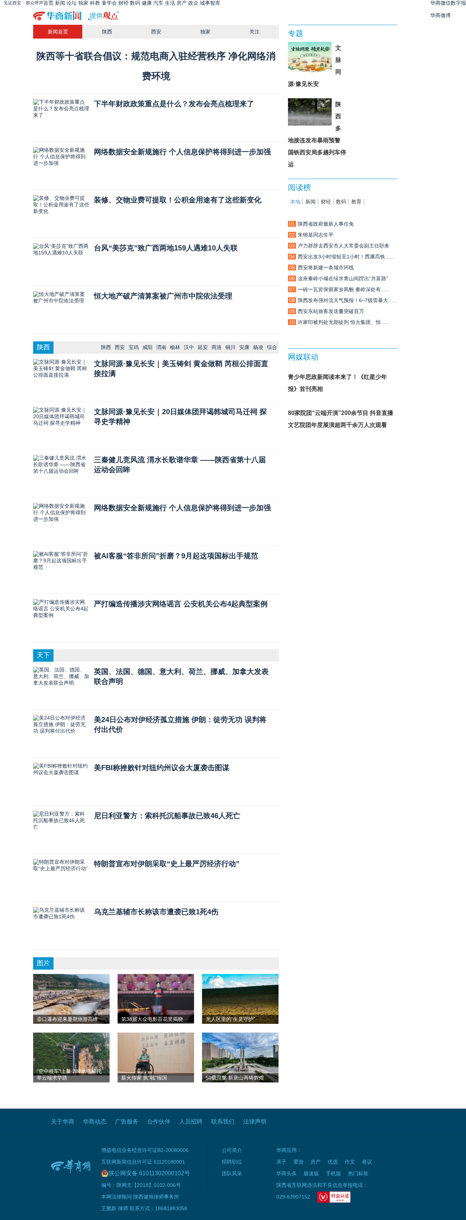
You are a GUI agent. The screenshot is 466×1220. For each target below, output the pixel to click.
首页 (48, 3)
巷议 (367, 1162)
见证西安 (12, 2)
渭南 (161, 347)
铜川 (230, 347)
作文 (350, 1162)
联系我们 (222, 1121)
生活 (170, 3)
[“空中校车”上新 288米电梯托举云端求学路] (71, 1054)
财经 (123, 3)
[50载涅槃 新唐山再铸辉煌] (240, 1060)
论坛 (72, 3)
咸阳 (147, 347)
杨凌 (258, 347)
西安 (156, 32)
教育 (356, 202)
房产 (182, 3)
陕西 (107, 32)
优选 (333, 1162)
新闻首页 (58, 32)
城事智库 (210, 3)
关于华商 (62, 1121)
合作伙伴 (158, 1121)
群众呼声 (34, 2)
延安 (203, 347)
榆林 (175, 347)
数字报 (458, 3)
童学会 (109, 3)
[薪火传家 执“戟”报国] (156, 1054)
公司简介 (232, 1150)
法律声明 (254, 1121)
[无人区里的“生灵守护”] (240, 999)
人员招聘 (190, 1121)
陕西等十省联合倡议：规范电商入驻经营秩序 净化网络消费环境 (156, 66)
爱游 (298, 1162)
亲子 (281, 1162)
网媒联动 (303, 357)
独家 (83, 3)
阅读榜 (299, 187)
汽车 (158, 3)
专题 (295, 33)
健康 (147, 3)
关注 (254, 32)
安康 (244, 347)
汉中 (189, 347)
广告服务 (126, 1121)
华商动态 (94, 1121)
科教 (95, 3)
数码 (135, 3)
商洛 (217, 347)
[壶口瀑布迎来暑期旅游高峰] (71, 1002)
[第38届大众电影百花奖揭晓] (156, 998)
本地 (295, 202)
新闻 (60, 3)
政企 (193, 3)
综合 (272, 347)
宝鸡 (134, 347)
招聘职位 (232, 1162)
